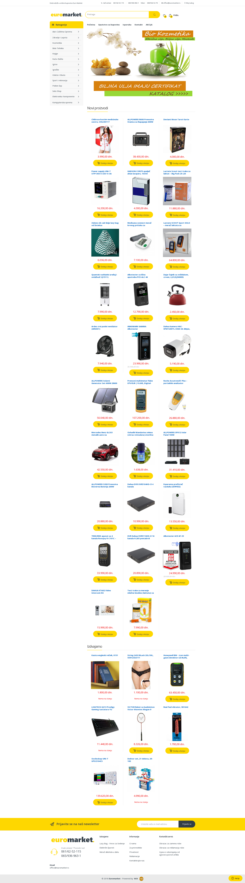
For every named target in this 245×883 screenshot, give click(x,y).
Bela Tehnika (58, 48)
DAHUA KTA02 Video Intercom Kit (101, 591)
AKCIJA (149, 24)
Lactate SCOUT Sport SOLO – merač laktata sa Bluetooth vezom (176, 225)
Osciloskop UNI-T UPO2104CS (99, 759)
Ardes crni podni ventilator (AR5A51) (104, 327)
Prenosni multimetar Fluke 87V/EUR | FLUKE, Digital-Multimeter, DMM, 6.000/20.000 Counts (140, 384)
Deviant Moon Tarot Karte (176, 119)
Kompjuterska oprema (62, 102)
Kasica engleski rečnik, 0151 (104, 655)
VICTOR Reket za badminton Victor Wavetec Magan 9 (141, 708)
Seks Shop (56, 91)
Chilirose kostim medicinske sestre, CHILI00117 (104, 120)
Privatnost (134, 852)
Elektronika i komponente (63, 96)
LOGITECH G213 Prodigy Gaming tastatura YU (102, 708)
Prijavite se (186, 824)
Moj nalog (190, 3)
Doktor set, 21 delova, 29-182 (140, 759)
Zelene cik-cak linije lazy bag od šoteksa (105, 224)
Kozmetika (57, 43)
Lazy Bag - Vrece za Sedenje (112, 843)
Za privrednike (135, 847)
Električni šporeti (107, 847)
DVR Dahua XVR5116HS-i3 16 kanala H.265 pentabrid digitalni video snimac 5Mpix (140, 539)
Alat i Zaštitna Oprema (62, 31)
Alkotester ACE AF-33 (173, 536)
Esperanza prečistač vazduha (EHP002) (173, 485)
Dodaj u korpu (106, 163)
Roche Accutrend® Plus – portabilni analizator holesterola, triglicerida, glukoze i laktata (175, 384)
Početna (91, 24)
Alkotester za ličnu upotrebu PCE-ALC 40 (137, 275)
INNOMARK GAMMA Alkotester (136, 327)
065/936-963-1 (133, 3)
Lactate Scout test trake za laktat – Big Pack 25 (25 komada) (176, 173)
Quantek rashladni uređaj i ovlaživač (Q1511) (104, 275)
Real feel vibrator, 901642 (175, 707)
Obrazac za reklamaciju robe (171, 847)
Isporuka (127, 24)
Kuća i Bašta (57, 59)
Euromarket (114, 878)
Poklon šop (57, 85)
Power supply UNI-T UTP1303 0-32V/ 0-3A (101, 172)
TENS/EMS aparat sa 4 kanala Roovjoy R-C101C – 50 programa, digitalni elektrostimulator (103, 539)
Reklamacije (134, 856)
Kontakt (139, 24)
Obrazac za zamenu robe (170, 843)
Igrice (54, 64)
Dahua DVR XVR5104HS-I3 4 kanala (140, 485)
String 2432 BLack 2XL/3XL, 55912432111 (140, 656)
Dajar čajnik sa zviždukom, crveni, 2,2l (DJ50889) (175, 275)
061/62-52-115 (118, 3)
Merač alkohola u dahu (109, 852)
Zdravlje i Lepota (59, 37)
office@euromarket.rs (171, 3)
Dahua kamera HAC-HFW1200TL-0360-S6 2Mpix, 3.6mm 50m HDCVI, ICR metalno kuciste (176, 330)
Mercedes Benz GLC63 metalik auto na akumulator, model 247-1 (103, 435)
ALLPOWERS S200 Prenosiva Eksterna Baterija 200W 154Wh (104, 486)
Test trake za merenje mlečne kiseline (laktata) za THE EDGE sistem (140, 593)
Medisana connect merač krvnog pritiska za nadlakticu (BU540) (139, 225)
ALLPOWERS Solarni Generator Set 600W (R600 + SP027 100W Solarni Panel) (104, 383)
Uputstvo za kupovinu (109, 24)
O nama (132, 843)
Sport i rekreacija (59, 80)
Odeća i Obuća (58, 75)
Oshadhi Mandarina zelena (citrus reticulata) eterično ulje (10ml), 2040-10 (140, 435)
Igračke (55, 69)
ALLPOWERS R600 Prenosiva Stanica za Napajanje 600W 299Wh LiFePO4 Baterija (140, 122)
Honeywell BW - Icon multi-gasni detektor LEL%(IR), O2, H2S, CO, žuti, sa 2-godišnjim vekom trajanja (176, 659)
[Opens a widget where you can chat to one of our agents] (235, 878)
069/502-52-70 (152, 3)
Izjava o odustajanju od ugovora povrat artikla (169, 853)
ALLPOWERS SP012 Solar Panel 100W (174, 433)
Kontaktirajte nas (136, 860)
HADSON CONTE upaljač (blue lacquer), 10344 (138, 172)
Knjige (55, 53)
